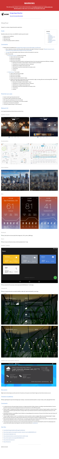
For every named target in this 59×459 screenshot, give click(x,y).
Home (11, 16)
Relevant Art (51, 37)
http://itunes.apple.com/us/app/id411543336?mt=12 (13, 437)
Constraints (50, 35)
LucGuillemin (35, 423)
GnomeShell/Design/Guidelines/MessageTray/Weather (14, 430)
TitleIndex (15, 16)
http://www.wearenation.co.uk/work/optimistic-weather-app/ (15, 436)
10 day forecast (11, 72)
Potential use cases (52, 36)
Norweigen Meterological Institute (23, 47)
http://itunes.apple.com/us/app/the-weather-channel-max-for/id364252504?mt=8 (19, 432)
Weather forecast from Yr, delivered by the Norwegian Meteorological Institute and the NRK (30, 49)
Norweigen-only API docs (35, 47)
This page (8, 52)
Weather (48, 33)
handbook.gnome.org (38, 7)
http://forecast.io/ (7, 441)
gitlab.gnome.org (48, 7)
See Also (50, 42)
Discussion (50, 39)
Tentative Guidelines (52, 40)
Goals (50, 34)
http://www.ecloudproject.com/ (9, 434)
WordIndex (20, 16)
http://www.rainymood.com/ (9, 439)
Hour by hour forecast (12, 55)
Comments (50, 41)
